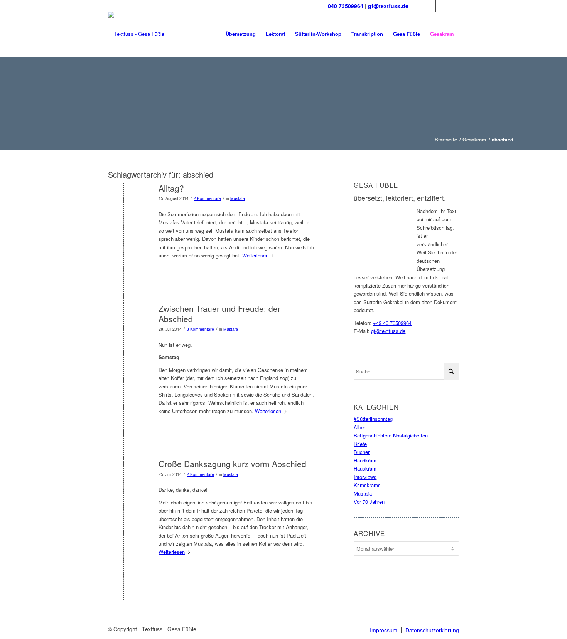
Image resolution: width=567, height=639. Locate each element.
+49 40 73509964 (392, 322)
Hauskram (365, 468)
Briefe (360, 443)
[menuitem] (241, 34)
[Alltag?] (123, 201)
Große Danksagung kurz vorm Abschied (232, 463)
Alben (360, 427)
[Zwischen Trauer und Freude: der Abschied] (123, 321)
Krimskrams (367, 485)
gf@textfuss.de (388, 6)
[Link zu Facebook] (418, 6)
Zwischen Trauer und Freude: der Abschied (219, 314)
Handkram (365, 460)
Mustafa (237, 198)
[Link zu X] (429, 6)
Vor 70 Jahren (369, 501)
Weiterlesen (255, 255)
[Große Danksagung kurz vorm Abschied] (123, 476)
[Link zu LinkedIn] (441, 6)
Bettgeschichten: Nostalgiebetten (391, 435)
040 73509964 (345, 6)
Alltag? (171, 188)
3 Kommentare (200, 329)
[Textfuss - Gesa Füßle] (136, 34)
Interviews (365, 477)
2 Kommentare (207, 198)
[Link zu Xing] (453, 6)
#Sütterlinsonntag (373, 418)
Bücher (362, 452)
